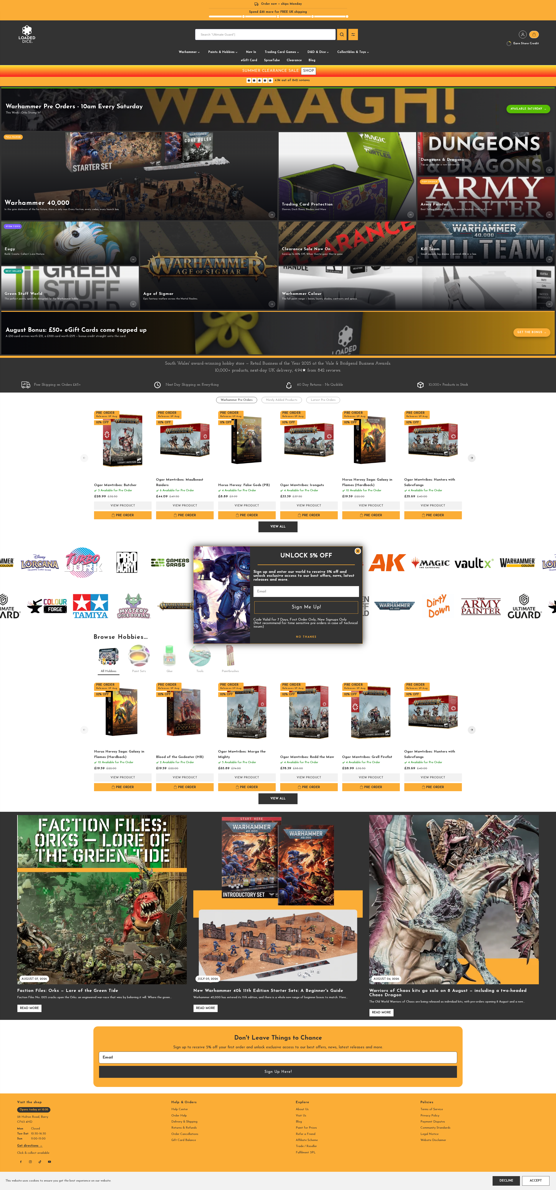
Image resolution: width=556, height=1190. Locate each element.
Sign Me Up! (306, 607)
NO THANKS (306, 637)
